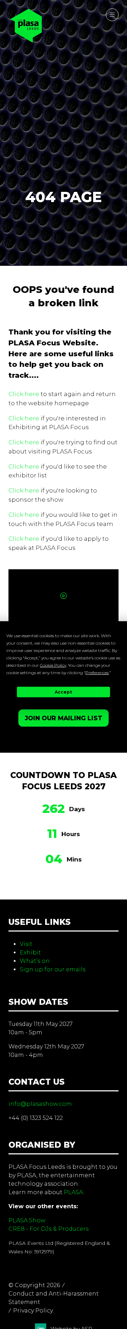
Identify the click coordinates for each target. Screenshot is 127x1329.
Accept (63, 692)
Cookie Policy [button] (53, 664)
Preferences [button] (97, 672)
